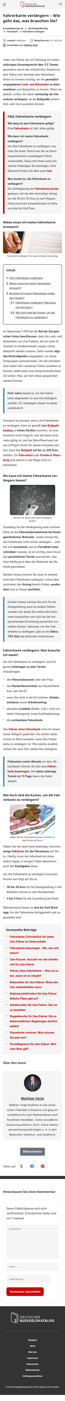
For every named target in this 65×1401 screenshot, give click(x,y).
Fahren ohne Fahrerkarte (24, 729)
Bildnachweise (33, 1370)
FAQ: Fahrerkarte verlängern (26, 278)
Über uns (32, 1352)
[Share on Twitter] (21, 1166)
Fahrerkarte (12, 31)
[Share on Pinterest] (42, 1166)
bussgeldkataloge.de (13, 28)
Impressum (32, 1358)
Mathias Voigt (31, 45)
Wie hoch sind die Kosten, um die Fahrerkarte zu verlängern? (35, 315)
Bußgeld (26, 450)
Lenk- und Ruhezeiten (35, 84)
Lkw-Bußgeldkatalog (38, 28)
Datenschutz (32, 1364)
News (32, 1346)
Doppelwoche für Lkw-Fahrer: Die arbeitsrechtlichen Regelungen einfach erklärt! (33, 1021)
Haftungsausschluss (32, 1376)
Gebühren (18, 851)
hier (49, 171)
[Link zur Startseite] (32, 5)
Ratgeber (32, 1340)
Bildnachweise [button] (32, 1151)
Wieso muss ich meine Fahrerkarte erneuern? (30, 286)
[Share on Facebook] (32, 1166)
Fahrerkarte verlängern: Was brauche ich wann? (36, 305)
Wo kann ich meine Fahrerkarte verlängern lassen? (32, 296)
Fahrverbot (26, 455)
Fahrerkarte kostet (46, 188)
